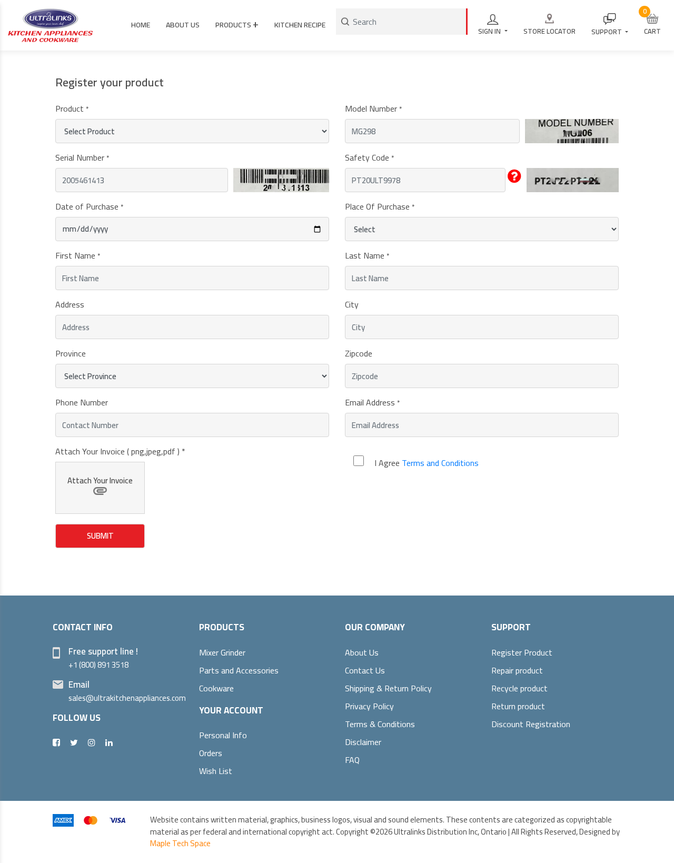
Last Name (367, 255)
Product (71, 108)
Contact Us (365, 670)
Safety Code (369, 157)
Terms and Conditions (440, 463)
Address (69, 304)
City (352, 304)
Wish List (215, 771)
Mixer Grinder (222, 652)
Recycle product (519, 688)
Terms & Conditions (380, 724)
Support (607, 31)
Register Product (521, 652)
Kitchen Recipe (299, 25)
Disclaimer (363, 742)
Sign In (490, 31)
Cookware (216, 688)
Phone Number (81, 402)
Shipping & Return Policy (388, 688)
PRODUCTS (237, 23)
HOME (140, 25)
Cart (652, 21)
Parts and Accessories (239, 670)
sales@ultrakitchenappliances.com (127, 698)
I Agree (426, 463)
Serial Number (82, 157)
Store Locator (549, 31)
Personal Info (223, 735)
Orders (210, 753)
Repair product (517, 670)
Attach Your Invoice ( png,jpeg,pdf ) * (120, 451)
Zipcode (358, 353)
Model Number (373, 108)
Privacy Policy (369, 706)
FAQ (352, 760)
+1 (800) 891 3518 (98, 664)
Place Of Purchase (379, 206)
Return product (518, 706)
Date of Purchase (89, 206)
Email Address (372, 402)
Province (70, 353)
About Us (362, 652)
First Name (77, 255)
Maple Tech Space (180, 843)
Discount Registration (530, 724)
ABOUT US (183, 25)
